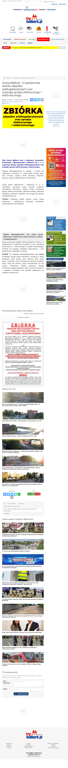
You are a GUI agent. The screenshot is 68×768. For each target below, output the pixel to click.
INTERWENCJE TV (47, 33)
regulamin (10, 677)
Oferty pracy (56, 126)
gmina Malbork (21, 503)
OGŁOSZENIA (12, 32)
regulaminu (25, 675)
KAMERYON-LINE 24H (56, 33)
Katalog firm (9, 746)
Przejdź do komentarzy (23, 317)
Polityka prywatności (28, 746)
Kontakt (52, 1)
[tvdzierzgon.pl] (51, 8)
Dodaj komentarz (22, 694)
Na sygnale (32, 39)
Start (4, 78)
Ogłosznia (8, 745)
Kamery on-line (28, 747)
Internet (9, 747)
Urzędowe (13, 43)
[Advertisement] (34, 62)
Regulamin (28, 745)
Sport (5, 43)
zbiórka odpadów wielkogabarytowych (12, 506)
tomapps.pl (38, 756)
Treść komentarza (6, 682)
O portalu (28, 743)
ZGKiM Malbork (7, 513)
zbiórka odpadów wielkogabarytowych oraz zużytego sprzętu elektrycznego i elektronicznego (20, 509)
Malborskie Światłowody (53, 747)
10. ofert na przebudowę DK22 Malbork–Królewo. (27, 47)
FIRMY (21, 32)
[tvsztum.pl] (42, 8)
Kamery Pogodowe (20, 39)
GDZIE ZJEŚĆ (30, 32)
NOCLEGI (39, 32)
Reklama (46, 1)
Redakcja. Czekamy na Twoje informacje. (13, 101)
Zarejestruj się (62, 4)
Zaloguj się (54, 4)
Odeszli (30, 43)
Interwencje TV (43, 39)
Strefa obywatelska (57, 39)
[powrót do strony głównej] (34, 18)
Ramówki (22, 43)
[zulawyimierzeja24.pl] (30, 8)
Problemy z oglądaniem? (53, 743)
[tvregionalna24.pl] (17, 8)
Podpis (5, 689)
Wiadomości (6, 103)
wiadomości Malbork (11, 503)
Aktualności (7, 39)
